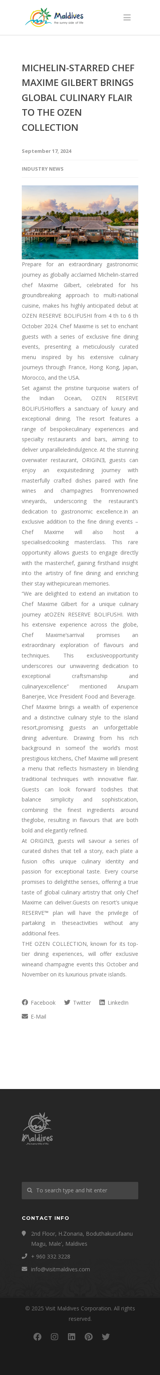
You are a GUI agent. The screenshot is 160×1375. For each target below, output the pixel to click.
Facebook (42, 1002)
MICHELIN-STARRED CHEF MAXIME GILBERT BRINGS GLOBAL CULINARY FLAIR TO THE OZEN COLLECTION (78, 97)
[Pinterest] (88, 1336)
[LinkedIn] (71, 1336)
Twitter (81, 1002)
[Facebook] (37, 1336)
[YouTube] (122, 1336)
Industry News (43, 168)
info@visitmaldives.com (60, 1269)
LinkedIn (117, 1002)
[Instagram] (54, 1336)
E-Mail (37, 1016)
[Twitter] (105, 1336)
